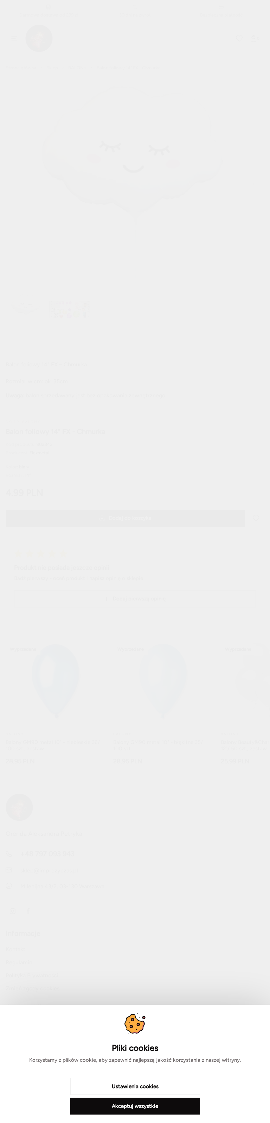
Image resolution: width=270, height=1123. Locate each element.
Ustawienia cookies (135, 1086)
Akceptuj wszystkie (135, 1106)
